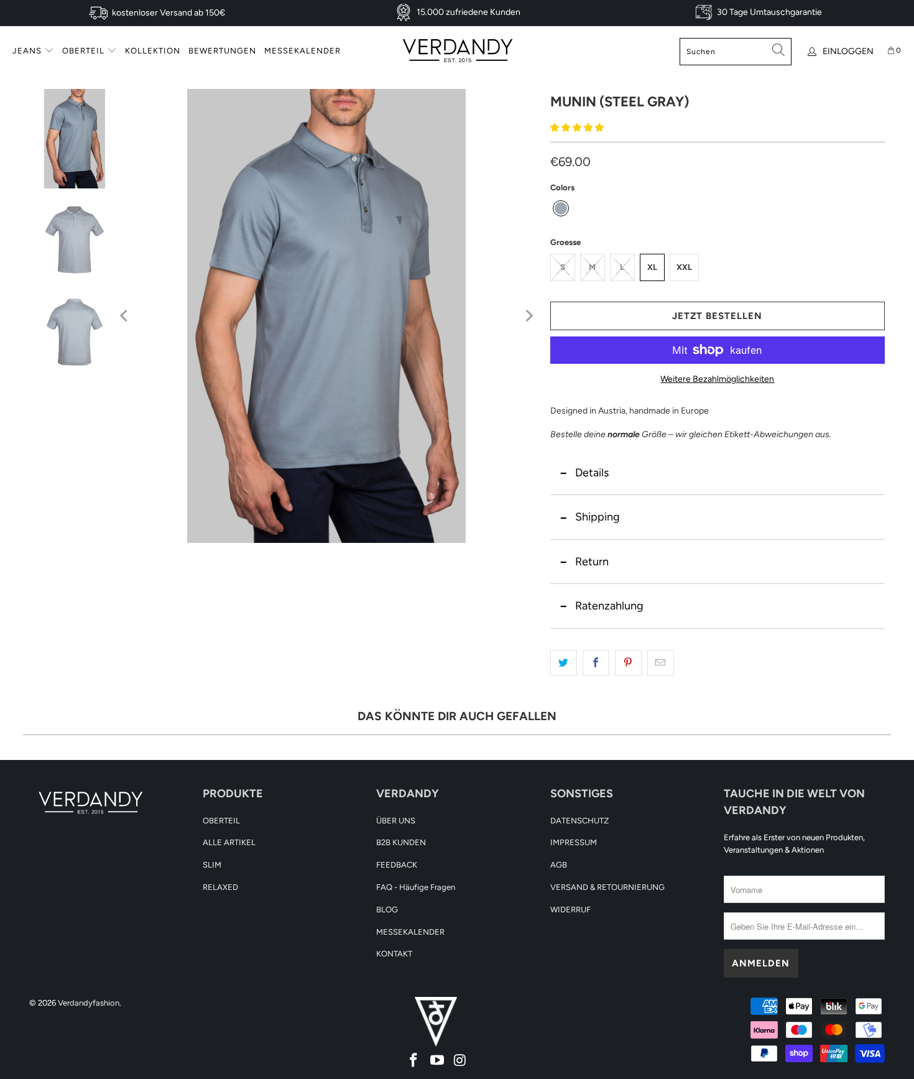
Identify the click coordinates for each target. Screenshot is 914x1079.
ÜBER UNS (395, 820)
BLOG (387, 909)
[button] (577, 128)
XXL (684, 267)
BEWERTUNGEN (222, 50)
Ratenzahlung (609, 606)
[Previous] (125, 316)
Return (592, 561)
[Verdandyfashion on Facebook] (413, 1060)
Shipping (597, 517)
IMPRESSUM (573, 842)
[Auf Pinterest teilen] (628, 663)
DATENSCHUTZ (579, 820)
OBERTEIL (84, 50)
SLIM (212, 864)
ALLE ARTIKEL (229, 842)
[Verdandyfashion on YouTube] (437, 1060)
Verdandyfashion (88, 1002)
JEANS (28, 50)
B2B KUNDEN (401, 842)
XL (652, 267)
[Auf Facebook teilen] (596, 663)
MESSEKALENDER (302, 50)
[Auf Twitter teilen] (563, 663)
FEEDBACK (396, 864)
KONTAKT (394, 953)
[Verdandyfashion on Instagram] (460, 1060)
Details (592, 472)
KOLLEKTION (152, 50)
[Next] (528, 316)
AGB (558, 864)
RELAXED (220, 887)
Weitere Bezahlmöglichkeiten (717, 379)
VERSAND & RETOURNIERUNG (607, 887)
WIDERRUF (570, 909)
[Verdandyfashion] (457, 51)
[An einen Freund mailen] (660, 663)
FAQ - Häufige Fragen (415, 887)
